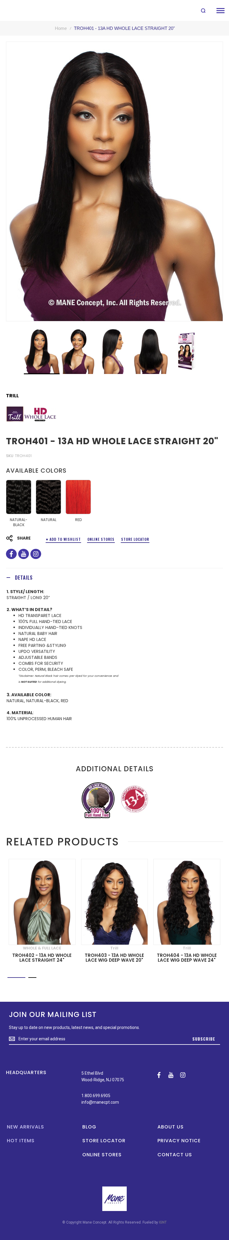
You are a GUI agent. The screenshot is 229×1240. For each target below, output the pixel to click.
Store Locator (135, 539)
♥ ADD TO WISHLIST (63, 539)
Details (24, 577)
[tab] (114, 577)
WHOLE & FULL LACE (42, 948)
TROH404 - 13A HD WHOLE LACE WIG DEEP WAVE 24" (187, 957)
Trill (12, 396)
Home (61, 28)
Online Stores (100, 539)
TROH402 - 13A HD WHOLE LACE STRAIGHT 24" (42, 957)
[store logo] (18, 10)
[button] (78, 351)
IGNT (163, 1222)
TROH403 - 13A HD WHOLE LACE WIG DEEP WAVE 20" (114, 957)
